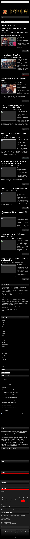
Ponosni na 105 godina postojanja (9, 299)
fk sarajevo (14, 433)
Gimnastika (22, 32)
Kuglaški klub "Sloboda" (7, 384)
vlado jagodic (14, 445)
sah (7, 444)
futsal (3, 326)
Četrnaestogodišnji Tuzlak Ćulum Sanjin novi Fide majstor (14, 79)
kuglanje (15, 437)
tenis (22, 444)
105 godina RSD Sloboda (7, 297)
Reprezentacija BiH (6, 351)
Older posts (3, 283)
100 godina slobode (4, 431)
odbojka (7, 439)
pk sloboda (8, 440)
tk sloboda (25, 444)
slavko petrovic (17, 444)
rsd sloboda (20, 442)
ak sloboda (18, 431)
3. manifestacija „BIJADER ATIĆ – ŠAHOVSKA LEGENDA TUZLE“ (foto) (13, 235)
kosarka (4, 437)
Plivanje (20, 33)
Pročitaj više (25, 50)
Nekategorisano (5, 344)
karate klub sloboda (17, 436)
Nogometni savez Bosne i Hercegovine (10, 392)
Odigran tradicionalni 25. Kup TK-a (10, 55)
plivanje (12, 440)
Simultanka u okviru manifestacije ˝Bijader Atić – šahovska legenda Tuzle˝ (14, 259)
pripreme (16, 440)
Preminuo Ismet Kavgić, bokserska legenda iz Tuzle (13, 306)
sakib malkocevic (12, 444)
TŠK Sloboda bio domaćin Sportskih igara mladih (14, 188)
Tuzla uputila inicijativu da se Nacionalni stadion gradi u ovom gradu (15, 291)
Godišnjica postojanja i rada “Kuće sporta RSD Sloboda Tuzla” (13, 29)
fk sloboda (20, 433)
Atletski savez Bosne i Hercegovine (9, 397)
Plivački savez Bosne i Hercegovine (9, 400)
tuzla (5, 445)
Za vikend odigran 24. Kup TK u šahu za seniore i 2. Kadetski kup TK (15, 134)
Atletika (12, 32)
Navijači (13, 33)
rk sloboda (11, 443)
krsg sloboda (10, 437)
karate (10, 436)
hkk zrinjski (22, 434)
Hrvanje (26, 32)
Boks (15, 32)
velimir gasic (9, 445)
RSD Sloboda (25, 33)
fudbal (7, 435)
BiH (26, 431)
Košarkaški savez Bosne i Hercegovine (10, 394)
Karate (2, 33)
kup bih (3, 439)
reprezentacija (4, 443)
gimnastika (13, 434)
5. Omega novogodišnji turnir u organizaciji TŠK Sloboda (14, 213)
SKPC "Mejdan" (5, 410)
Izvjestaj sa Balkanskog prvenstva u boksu (11, 301)
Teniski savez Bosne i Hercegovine (9, 402)
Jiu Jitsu (3, 333)
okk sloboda (14, 439)
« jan (2, 504)
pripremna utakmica (22, 440)
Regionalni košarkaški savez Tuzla (9, 407)
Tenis (16, 35)
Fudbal (18, 32)
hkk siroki (17, 434)
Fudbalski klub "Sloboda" (7, 379)
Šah (5, 35)
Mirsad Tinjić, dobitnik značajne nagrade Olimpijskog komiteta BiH (15, 294)
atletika (23, 431)
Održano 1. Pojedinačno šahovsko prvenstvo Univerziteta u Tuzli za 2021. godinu (12, 106)
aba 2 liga (9, 431)
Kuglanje (9, 33)
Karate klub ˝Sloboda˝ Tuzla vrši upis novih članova (12, 309)
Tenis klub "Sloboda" (6, 387)
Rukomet (2, 35)
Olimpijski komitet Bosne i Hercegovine (10, 389)
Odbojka (16, 33)
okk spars (21, 439)
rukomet (3, 444)
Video (3, 364)
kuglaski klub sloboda (22, 437)
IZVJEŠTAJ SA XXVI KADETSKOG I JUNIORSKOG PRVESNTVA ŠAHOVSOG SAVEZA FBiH (13, 163)
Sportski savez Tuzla (6, 405)
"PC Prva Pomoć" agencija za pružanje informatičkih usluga (18, 532)
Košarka (5, 33)
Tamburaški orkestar (11, 35)
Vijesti (19, 35)
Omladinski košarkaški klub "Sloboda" (10, 382)
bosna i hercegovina (6, 433)
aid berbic (13, 431)
